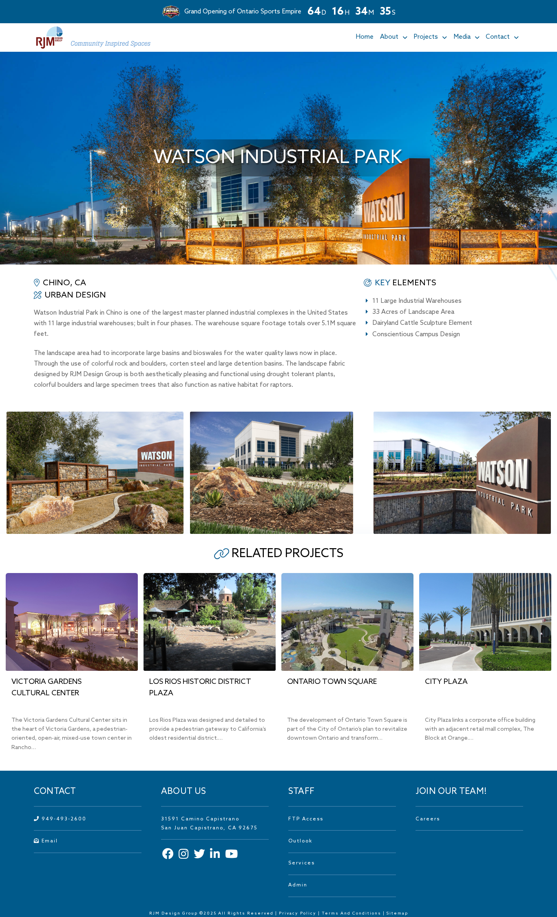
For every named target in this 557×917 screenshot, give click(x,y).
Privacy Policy (297, 913)
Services (301, 863)
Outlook (300, 841)
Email (49, 841)
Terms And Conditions (352, 913)
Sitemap (397, 913)
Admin (297, 885)
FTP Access (305, 819)
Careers (428, 819)
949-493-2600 (63, 819)
